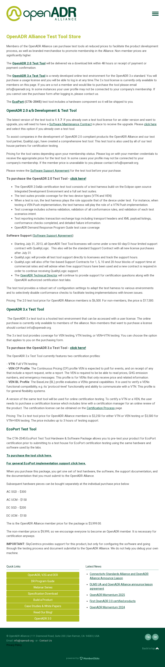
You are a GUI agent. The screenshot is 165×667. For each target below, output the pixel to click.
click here (150, 124)
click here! (78, 179)
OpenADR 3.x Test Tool (28, 76)
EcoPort (18, 102)
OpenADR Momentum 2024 (107, 607)
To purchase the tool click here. (29, 455)
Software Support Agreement (49, 170)
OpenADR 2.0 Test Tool (28, 63)
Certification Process (101, 408)
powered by (72, 658)
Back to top (148, 648)
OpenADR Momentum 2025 (107, 594)
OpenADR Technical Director (38, 275)
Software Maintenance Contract (70, 124)
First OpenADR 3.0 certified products (113, 601)
